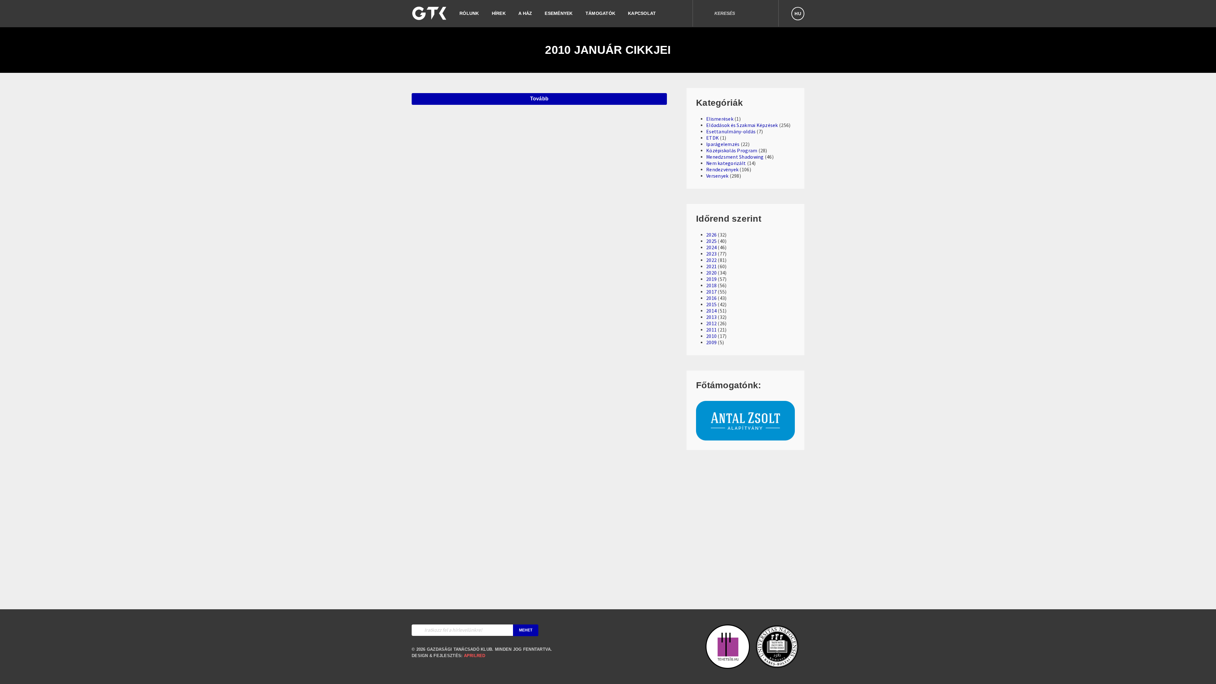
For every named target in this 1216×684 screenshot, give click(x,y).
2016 (711, 298)
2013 (711, 317)
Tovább (539, 98)
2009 (711, 342)
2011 (711, 330)
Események (559, 13)
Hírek (499, 13)
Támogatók (600, 13)
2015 (711, 304)
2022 (711, 260)
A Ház (525, 13)
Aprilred (474, 655)
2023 (711, 254)
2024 (711, 247)
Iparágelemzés (722, 144)
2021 (711, 266)
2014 (711, 311)
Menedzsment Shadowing (735, 157)
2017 (711, 292)
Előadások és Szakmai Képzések (742, 125)
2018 (711, 285)
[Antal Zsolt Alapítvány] (745, 437)
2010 (711, 336)
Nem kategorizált (726, 163)
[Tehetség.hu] (728, 665)
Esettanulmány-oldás (731, 132)
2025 (711, 241)
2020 (711, 273)
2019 (711, 279)
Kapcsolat (642, 13)
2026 (711, 235)
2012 (711, 323)
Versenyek (717, 176)
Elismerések (719, 119)
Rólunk (469, 13)
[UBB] (777, 665)
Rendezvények (722, 170)
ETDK (712, 138)
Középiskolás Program (731, 151)
